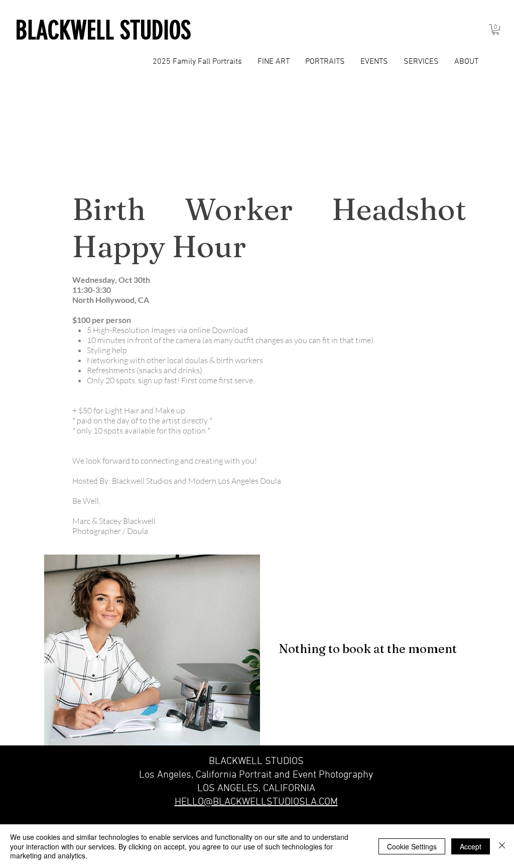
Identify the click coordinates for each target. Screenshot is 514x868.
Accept (470, 846)
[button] (495, 29)
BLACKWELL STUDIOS (103, 31)
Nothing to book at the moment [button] (368, 648)
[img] (152, 650)
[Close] (502, 846)
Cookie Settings (412, 846)
